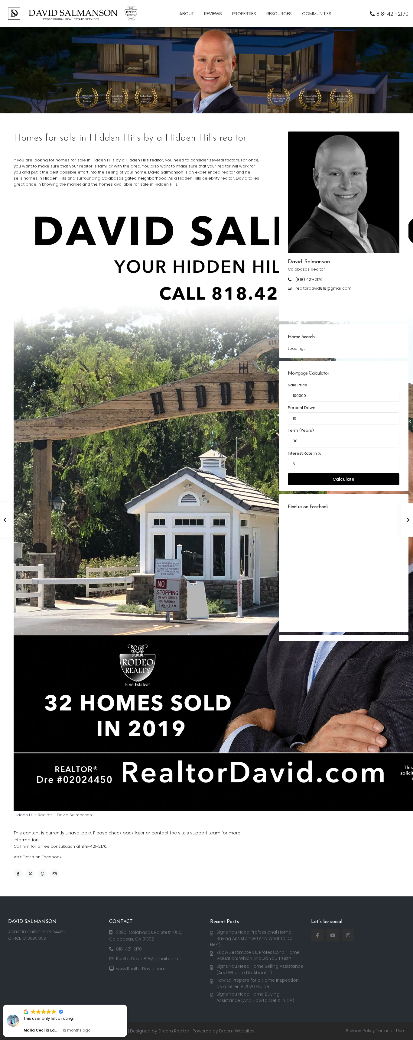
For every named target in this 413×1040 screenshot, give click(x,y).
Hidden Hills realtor (144, 160)
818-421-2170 (392, 14)
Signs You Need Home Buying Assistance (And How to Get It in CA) (255, 997)
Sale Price (297, 385)
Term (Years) (301, 430)
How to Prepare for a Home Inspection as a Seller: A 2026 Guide (257, 983)
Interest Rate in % (304, 453)
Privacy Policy (360, 1031)
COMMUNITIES (316, 13)
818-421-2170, (94, 846)
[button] (126, 1005)
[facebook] (317, 935)
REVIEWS (213, 13)
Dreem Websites (237, 1031)
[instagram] (348, 935)
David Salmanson (165, 172)
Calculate (343, 479)
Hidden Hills (54, 178)
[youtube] (333, 935)
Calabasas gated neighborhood (134, 178)
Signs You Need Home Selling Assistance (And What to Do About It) (259, 969)
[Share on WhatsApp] (42, 873)
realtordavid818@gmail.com (323, 288)
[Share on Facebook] (18, 873)
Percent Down (301, 408)
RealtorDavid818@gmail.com (147, 959)
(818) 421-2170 (309, 279)
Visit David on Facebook (37, 857)
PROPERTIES (244, 13)
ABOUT (186, 13)
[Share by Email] (54, 873)
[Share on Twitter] (30, 873)
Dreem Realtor (173, 1031)
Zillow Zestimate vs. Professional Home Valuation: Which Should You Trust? (258, 955)
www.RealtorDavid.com (141, 969)
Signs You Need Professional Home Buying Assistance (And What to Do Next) (251, 938)
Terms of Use (390, 1031)
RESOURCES (279, 13)
